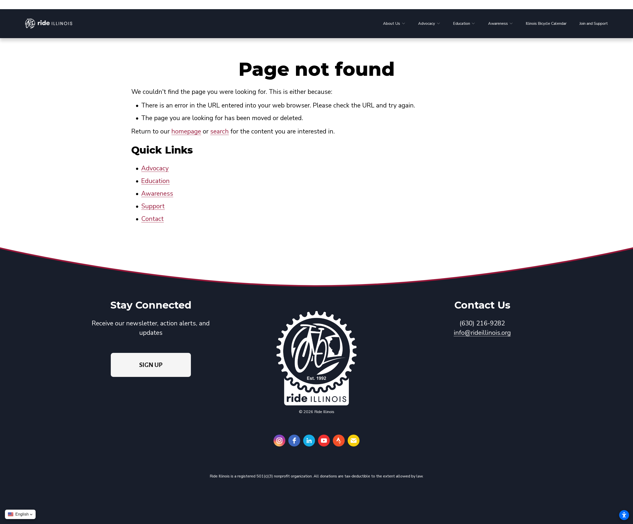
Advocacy (155, 168)
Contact (152, 218)
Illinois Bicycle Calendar (546, 23)
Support (153, 206)
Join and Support (593, 23)
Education (155, 181)
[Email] (354, 440)
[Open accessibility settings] (624, 515)
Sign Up (150, 365)
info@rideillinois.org (482, 332)
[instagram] (279, 440)
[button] (20, 514)
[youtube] (324, 440)
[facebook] (294, 440)
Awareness (157, 193)
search (219, 131)
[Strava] (339, 440)
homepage (186, 131)
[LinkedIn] (309, 440)
